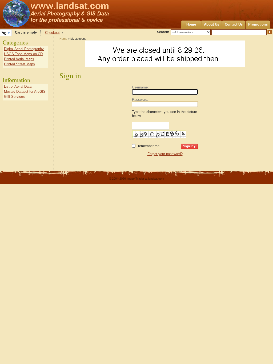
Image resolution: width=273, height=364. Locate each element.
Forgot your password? (165, 154)
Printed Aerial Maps (19, 59)
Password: (140, 100)
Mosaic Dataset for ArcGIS (25, 92)
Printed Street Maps (19, 64)
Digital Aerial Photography (24, 49)
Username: (140, 87)
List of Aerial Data (17, 86)
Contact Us (234, 24)
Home (191, 24)
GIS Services (14, 97)
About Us (211, 24)
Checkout (52, 33)
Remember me (148, 146)
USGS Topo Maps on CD (23, 54)
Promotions (258, 24)
